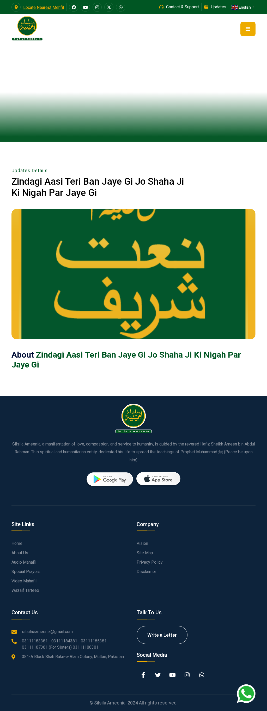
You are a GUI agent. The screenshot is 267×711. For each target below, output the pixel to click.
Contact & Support (182, 6)
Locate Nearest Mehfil (43, 7)
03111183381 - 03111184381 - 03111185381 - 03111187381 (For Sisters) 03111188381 (65, 644)
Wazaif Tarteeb (25, 590)
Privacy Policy (150, 562)
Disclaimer (146, 571)
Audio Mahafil (23, 562)
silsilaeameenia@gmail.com (47, 631)
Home (16, 543)
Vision (142, 543)
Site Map (145, 552)
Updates (218, 6)
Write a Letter (162, 635)
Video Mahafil (24, 581)
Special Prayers (25, 571)
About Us (19, 552)
